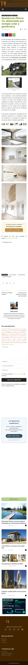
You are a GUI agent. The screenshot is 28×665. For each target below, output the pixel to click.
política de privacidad (18, 374)
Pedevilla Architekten (10, 238)
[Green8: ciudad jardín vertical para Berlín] (14, 580)
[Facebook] (3, 34)
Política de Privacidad (9, 344)
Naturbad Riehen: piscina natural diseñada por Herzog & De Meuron (14, 522)
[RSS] (14, 629)
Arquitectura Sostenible (6, 15)
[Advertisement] (14, 257)
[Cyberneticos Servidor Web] (14, 606)
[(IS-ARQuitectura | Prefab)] (14, 3)
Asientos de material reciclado (7, 293)
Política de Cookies (6, 655)
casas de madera (12, 274)
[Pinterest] (10, 34)
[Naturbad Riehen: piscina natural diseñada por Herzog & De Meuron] (14, 511)
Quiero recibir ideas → (14, 436)
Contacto (4, 640)
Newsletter (4, 639)
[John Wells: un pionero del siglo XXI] (14, 536)
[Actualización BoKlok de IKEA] (14, 558)
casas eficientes (21, 274)
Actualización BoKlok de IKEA (12, 564)
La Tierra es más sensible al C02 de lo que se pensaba (21, 294)
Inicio (3, 13)
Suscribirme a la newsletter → (14, 230)
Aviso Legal (4, 651)
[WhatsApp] (13, 34)
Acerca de (4, 642)
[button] (2, 9)
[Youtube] (22, 629)
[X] (6, 34)
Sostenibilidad (14, 15)
